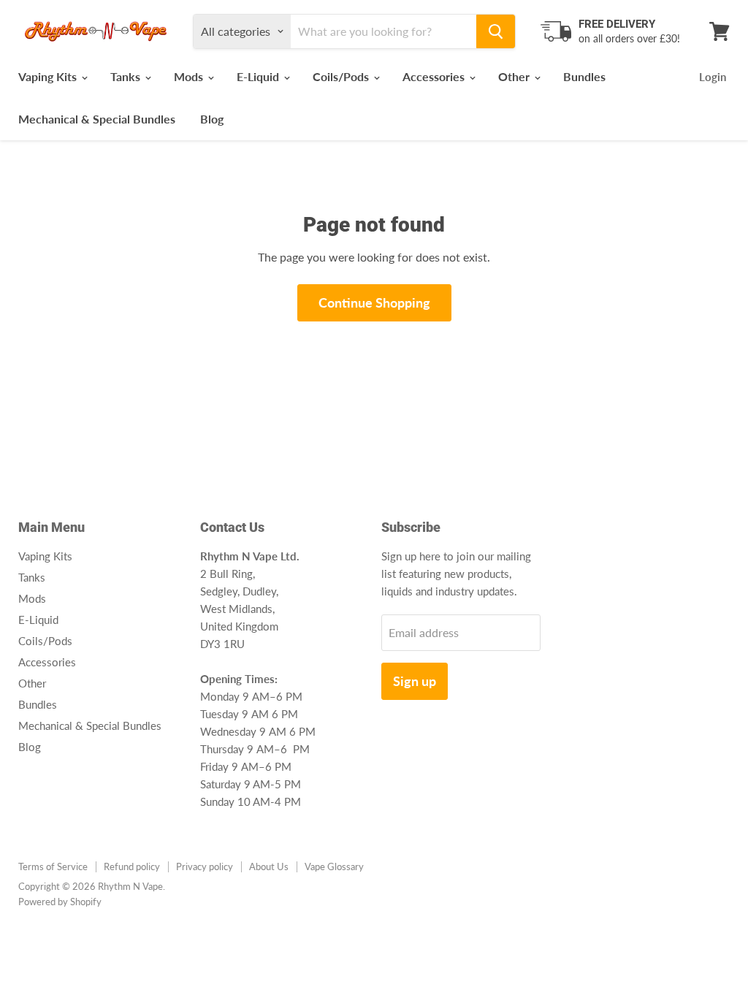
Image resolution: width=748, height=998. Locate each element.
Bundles (584, 76)
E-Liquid (259, 76)
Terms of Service (53, 866)
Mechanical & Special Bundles (96, 119)
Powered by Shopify (60, 901)
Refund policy (132, 866)
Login (712, 76)
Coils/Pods (342, 76)
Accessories (435, 76)
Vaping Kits (49, 76)
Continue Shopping (374, 302)
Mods (190, 76)
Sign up (414, 681)
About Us (269, 866)
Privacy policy (204, 866)
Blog (212, 119)
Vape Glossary (334, 866)
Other (515, 76)
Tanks (126, 76)
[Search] (495, 31)
